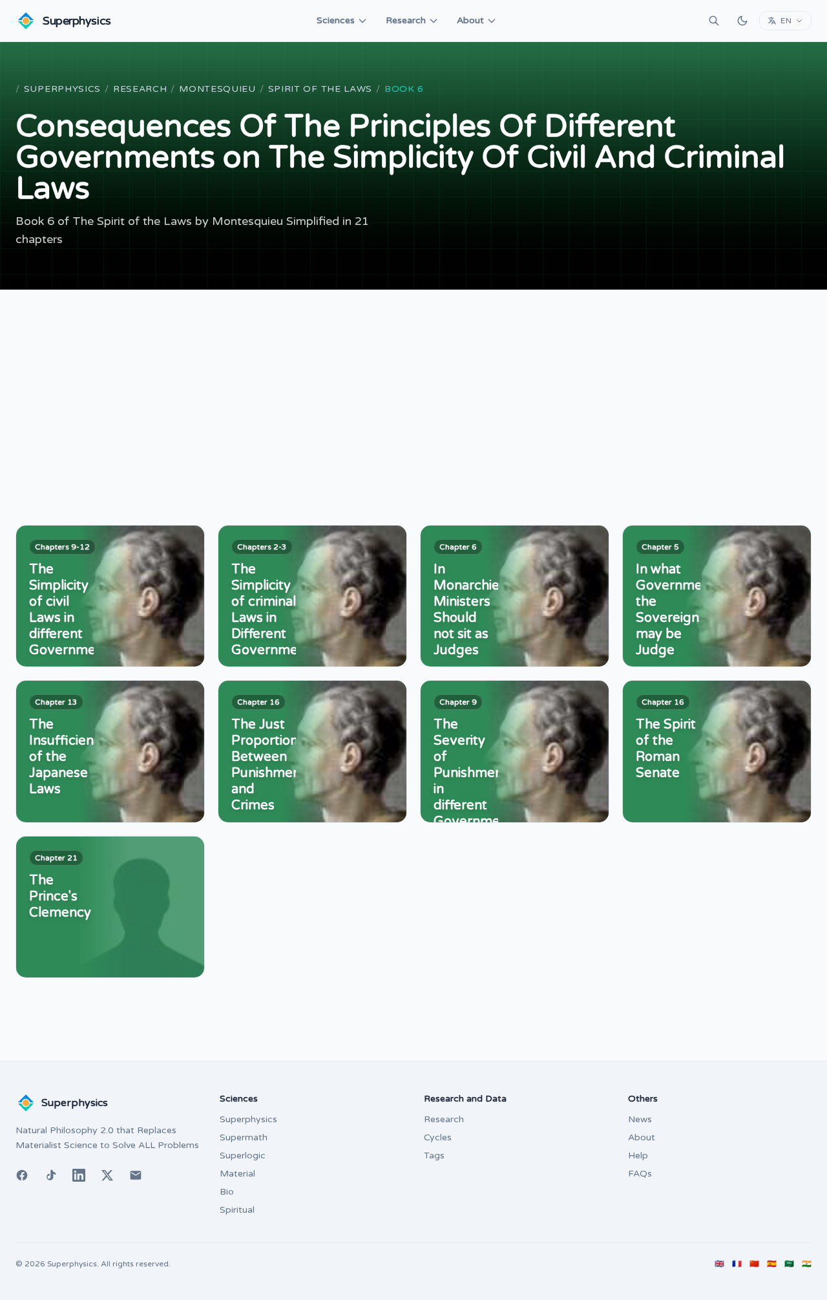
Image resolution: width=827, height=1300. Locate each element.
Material (237, 1173)
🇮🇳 (806, 1263)
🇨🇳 (754, 1263)
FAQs (640, 1173)
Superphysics (62, 88)
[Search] (714, 20)
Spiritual (237, 1209)
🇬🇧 (719, 1263)
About (470, 20)
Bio (227, 1191)
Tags (434, 1155)
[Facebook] (22, 1175)
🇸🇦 (789, 1263)
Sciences (336, 20)
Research (406, 20)
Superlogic (243, 1155)
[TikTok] (50, 1175)
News (640, 1119)
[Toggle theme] (742, 20)
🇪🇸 (772, 1263)
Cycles (438, 1137)
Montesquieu (217, 88)
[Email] (135, 1175)
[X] (107, 1175)
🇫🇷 (737, 1263)
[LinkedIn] (78, 1175)
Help (638, 1155)
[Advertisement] (413, 386)
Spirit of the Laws (320, 88)
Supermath (243, 1137)
